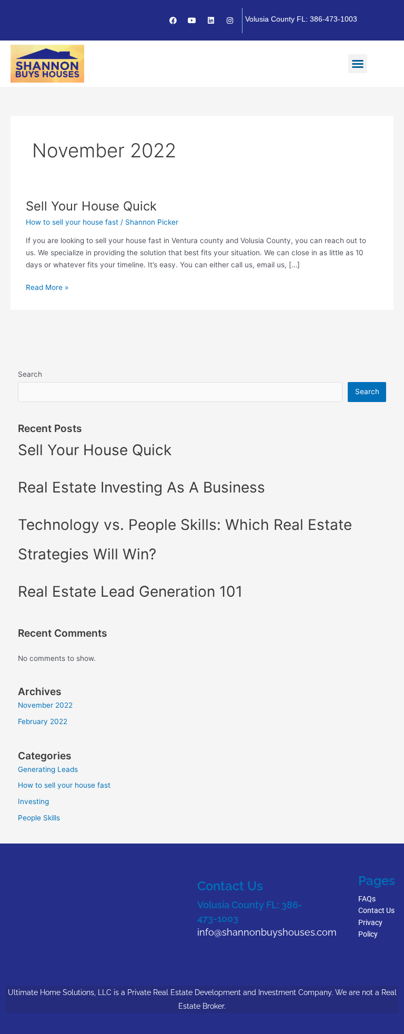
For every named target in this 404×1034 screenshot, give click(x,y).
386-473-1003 (333, 19)
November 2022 (45, 705)
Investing (33, 801)
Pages (376, 880)
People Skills (39, 818)
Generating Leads (48, 769)
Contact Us (230, 886)
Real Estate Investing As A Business (141, 487)
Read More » (47, 287)
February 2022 (42, 721)
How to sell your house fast (72, 222)
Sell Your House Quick (91, 206)
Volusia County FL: (239, 904)
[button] (357, 63)
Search (30, 374)
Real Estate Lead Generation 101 (130, 591)
